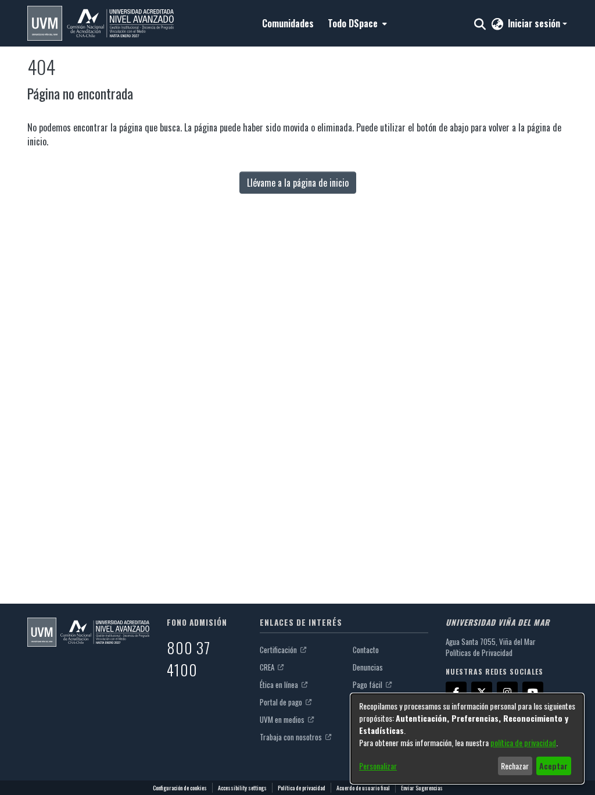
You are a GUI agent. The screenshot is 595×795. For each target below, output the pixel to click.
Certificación (279, 649)
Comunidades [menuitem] (288, 23)
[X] (481, 692)
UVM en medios (283, 719)
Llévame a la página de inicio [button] (298, 183)
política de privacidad (523, 742)
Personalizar (378, 766)
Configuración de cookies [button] (180, 787)
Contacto (366, 649)
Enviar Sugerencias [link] (422, 787)
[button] (100, 23)
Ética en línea (280, 684)
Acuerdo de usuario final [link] (363, 787)
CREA (268, 667)
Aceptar (553, 766)
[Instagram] (507, 692)
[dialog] (467, 738)
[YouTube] (532, 692)
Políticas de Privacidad (479, 652)
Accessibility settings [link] (242, 787)
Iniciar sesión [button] (535, 23)
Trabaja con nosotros (292, 737)
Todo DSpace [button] (353, 23)
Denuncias (368, 667)
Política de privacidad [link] (301, 787)
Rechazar (515, 766)
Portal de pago (282, 702)
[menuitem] (356, 23)
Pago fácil (368, 684)
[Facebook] (456, 692)
